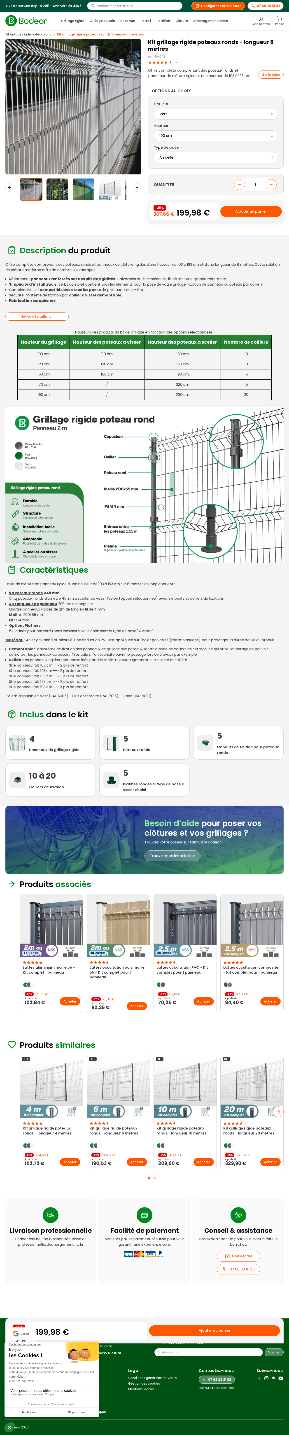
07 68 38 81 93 (242, 1269)
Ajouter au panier (251, 211)
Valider (274, 1352)
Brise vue (127, 21)
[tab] (149, 1178)
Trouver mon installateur (172, 855)
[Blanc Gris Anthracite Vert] (216, 114)
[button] (31, 189)
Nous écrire (242, 1256)
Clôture (181, 21)
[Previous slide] (10, 954)
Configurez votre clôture (221, 6)
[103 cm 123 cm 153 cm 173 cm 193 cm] (216, 135)
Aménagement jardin (210, 21)
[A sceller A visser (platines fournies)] (216, 157)
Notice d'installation (37, 316)
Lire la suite (271, 74)
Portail (145, 21)
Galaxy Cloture (108, 1353)
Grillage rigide (72, 21)
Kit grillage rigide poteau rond (28, 34)
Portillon (163, 21)
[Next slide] (137, 187)
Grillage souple (102, 21)
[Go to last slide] (9, 187)
